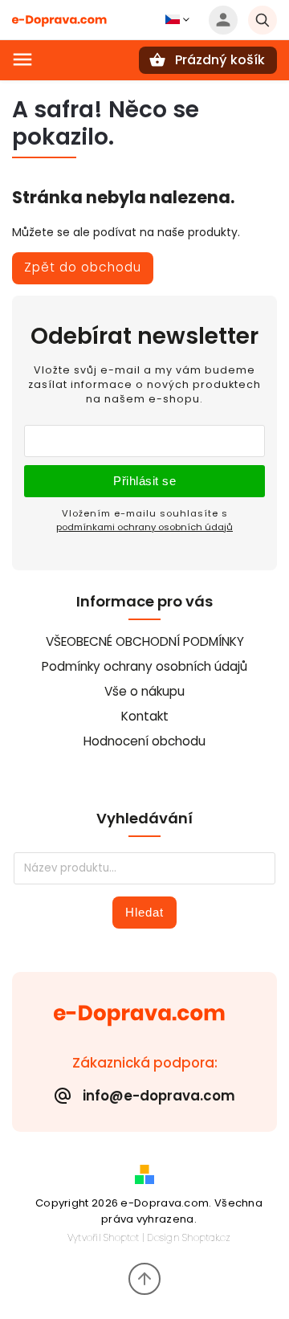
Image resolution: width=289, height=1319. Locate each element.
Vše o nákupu (144, 691)
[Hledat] (262, 20)
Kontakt (145, 716)
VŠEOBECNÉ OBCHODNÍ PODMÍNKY (145, 641)
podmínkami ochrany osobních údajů (144, 527)
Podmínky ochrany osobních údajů (144, 666)
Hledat (144, 912)
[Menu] (22, 59)
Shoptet (121, 1237)
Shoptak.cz (206, 1237)
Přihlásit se (144, 481)
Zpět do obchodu (82, 267)
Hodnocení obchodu (144, 741)
